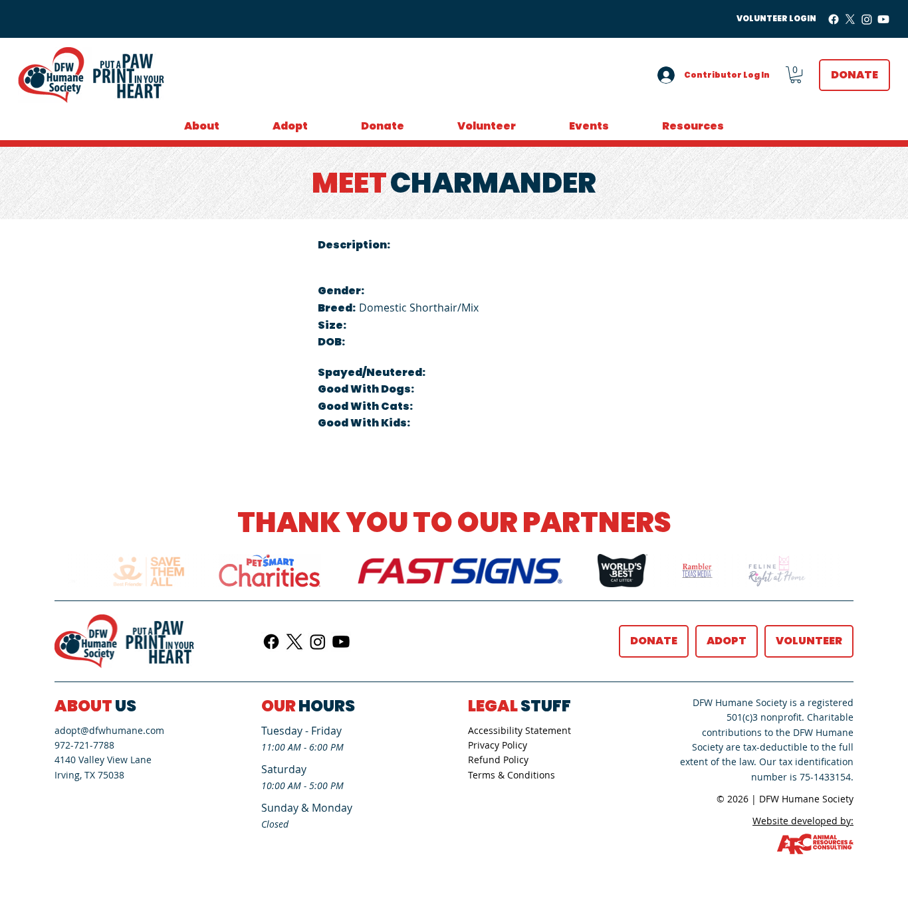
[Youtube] (883, 19)
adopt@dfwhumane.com (109, 730)
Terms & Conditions (511, 775)
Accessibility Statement (519, 730)
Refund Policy (498, 759)
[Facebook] (833, 19)
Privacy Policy (497, 745)
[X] (850, 19)
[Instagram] (866, 19)
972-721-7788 (84, 745)
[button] (796, 74)
